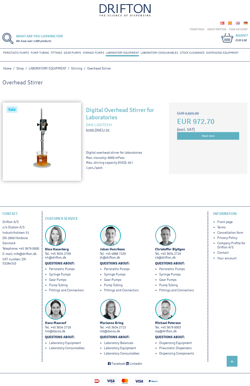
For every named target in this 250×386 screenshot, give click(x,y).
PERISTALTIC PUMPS (16, 52)
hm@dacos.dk (55, 331)
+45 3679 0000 (29, 248)
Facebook (118, 364)
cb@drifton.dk (165, 257)
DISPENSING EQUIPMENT (222, 52)
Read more (208, 136)
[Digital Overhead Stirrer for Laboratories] (42, 141)
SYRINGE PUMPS (93, 52)
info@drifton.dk (25, 254)
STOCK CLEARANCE (192, 52)
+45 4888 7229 (115, 254)
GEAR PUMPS (72, 52)
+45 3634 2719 (171, 254)
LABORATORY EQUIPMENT (122, 52)
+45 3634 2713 (115, 327)
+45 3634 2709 (61, 254)
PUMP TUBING (40, 52)
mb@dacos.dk (110, 331)
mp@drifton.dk (166, 331)
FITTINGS (56, 52)
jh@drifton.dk (110, 257)
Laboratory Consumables (159, 52)
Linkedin (135, 364)
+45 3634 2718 (61, 327)
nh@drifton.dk (55, 257)
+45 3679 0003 (171, 327)
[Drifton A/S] (125, 10)
